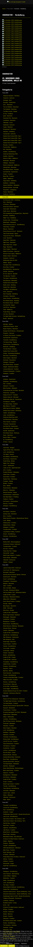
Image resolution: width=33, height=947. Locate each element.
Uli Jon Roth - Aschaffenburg (10, 686)
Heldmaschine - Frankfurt (9, 522)
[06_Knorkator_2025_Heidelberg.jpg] (12, 30)
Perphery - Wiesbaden (9, 843)
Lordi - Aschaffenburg (8, 452)
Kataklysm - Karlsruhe (8, 258)
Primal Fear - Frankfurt (9, 392)
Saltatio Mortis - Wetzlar (9, 525)
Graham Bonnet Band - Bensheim (11, 757)
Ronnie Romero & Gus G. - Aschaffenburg (14, 224)
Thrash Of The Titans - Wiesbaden (12, 235)
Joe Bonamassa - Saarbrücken (11, 494)
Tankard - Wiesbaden (8, 630)
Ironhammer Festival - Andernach (11, 544)
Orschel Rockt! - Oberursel (10, 684)
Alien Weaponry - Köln (8, 639)
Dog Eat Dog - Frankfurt (9, 823)
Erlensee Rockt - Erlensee (9, 628)
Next (5, 67)
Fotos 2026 (5, 92)
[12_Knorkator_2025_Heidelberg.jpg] (12, 41)
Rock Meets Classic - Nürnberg (11, 300)
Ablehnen (11, 945)
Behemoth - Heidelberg (9, 346)
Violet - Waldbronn (7, 309)
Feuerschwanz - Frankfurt (9, 710)
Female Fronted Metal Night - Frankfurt (13, 677)
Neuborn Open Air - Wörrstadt (10, 397)
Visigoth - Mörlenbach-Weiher (10, 366)
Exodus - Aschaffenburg (9, 923)
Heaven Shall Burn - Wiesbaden (11, 185)
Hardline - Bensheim (8, 156)
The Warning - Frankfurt (9, 276)
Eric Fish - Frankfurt (8, 548)
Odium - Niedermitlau (8, 716)
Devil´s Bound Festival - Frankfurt (11, 601)
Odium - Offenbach (8, 795)
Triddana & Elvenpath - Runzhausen (12, 898)
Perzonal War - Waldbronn (9, 147)
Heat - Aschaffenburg (8, 809)
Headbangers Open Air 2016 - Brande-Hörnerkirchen (16, 896)
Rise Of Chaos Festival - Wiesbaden (12, 721)
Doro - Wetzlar (7, 485)
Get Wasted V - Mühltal (9, 401)
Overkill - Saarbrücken (8, 430)
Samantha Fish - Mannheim (10, 118)
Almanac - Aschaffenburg (9, 682)
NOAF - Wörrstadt (7, 608)
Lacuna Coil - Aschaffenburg (10, 807)
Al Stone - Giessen (8, 441)
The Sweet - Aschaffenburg (10, 278)
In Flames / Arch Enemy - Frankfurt (12, 335)
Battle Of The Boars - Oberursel (11, 251)
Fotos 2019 (5, 565)
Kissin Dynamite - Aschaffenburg (11, 673)
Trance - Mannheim (8, 192)
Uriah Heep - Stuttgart (8, 447)
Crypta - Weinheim (8, 127)
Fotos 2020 (5, 539)
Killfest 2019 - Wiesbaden (9, 599)
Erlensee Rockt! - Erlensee (10, 754)
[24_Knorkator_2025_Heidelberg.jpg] (12, 65)
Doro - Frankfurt (7, 516)
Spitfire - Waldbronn (8, 178)
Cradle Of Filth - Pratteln (9, 657)
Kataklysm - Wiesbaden (9, 732)
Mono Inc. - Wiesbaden (9, 490)
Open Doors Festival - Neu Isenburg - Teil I (14, 818)
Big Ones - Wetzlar (8, 670)
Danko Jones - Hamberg (9, 285)
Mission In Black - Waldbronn (10, 158)
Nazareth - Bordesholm (9, 707)
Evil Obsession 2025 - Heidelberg (11, 200)
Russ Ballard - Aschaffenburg (10, 456)
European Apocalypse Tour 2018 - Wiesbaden (14, 712)
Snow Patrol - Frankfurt (9, 476)
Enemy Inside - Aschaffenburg (10, 739)
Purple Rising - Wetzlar (9, 461)
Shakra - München (8, 914)
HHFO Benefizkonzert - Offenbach (12, 847)
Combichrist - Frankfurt (9, 619)
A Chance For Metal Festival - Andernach (13, 838)
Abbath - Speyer (7, 262)
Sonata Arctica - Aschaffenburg (11, 344)
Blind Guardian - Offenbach (10, 388)
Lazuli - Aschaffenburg (8, 415)
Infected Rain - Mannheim (9, 167)
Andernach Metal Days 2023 (10, 417)
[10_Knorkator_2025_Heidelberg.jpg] (12, 37)
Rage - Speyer (7, 799)
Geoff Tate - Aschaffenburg (10, 865)
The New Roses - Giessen (9, 348)
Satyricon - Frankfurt (8, 772)
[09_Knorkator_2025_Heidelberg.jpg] (12, 35)
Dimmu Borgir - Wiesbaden (10, 557)
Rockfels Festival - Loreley (10, 902)
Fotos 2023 (5, 376)
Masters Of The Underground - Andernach (14, 698)
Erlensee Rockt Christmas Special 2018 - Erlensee (16, 705)
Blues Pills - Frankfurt (8, 176)
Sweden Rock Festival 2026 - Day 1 (12, 136)
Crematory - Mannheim (9, 296)
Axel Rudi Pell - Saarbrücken (10, 171)
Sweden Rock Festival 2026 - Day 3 (12, 140)
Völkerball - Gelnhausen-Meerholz (12, 693)
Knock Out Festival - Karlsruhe (11, 206)
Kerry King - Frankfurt (8, 267)
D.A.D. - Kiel (6, 905)
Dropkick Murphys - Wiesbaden (11, 472)
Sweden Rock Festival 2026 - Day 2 (12, 138)
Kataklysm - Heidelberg (9, 183)
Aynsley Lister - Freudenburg (10, 220)
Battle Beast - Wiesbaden (9, 222)
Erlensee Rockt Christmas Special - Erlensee (14, 574)
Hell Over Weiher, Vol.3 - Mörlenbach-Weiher (14, 592)
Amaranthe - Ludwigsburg (9, 189)
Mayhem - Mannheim (8, 583)
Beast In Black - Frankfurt (9, 437)
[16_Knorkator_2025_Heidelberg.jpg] (12, 49)
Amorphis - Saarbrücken (9, 102)
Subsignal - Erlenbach (8, 362)
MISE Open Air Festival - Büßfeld (11, 408)
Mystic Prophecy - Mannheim (10, 328)
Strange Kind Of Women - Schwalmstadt (13, 331)
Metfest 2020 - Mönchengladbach (11, 542)
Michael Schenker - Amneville (10, 187)
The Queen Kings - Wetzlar (10, 342)
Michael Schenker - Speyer (10, 492)
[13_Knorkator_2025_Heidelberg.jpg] (12, 43)
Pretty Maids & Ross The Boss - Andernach (14, 856)
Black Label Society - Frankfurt (11, 770)
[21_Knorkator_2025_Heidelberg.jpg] (12, 59)
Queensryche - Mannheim (9, 576)
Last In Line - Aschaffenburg (10, 816)
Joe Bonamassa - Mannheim (10, 419)
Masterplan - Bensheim (9, 160)
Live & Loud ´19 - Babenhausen (11, 570)
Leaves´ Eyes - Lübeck (9, 792)
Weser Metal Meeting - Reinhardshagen (13, 768)
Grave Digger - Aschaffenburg (10, 688)
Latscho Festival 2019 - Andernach (12, 567)
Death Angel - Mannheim (9, 641)
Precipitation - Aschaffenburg (10, 661)
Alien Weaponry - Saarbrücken (11, 637)
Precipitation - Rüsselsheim (10, 581)
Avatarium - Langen (8, 812)
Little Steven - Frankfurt (9, 830)
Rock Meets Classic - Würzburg (11, 433)
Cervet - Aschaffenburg (9, 579)
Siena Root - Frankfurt (8, 825)
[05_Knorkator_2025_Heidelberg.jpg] (12, 28)
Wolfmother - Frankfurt (9, 878)
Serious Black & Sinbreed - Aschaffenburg (13, 887)
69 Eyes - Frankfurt (8, 909)
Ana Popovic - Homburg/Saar (10, 501)
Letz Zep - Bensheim (8, 314)
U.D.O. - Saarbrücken (8, 465)
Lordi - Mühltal (6, 520)
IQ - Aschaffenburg (8, 439)
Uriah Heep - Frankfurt (9, 226)
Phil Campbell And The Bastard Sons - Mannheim (15, 213)
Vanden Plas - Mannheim (9, 287)
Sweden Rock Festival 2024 (10, 351)
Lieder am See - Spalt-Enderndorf (11, 467)
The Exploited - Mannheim (10, 109)
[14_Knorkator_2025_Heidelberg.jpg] (12, 45)
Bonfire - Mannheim (8, 318)
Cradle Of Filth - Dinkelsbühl (10, 612)
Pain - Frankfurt (7, 383)
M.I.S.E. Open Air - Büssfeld (10, 273)
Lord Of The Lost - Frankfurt (10, 741)
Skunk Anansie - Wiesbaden (10, 488)
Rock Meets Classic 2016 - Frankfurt (12, 920)
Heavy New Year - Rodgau (10, 551)
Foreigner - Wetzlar (8, 481)
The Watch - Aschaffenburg (10, 289)
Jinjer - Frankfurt (7, 585)
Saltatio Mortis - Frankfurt (9, 664)
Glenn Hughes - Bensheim (10, 728)
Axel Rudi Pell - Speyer (9, 305)
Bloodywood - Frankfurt (9, 621)
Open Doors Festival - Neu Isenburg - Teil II (14, 821)
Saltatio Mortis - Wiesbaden (10, 714)
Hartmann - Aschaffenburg (10, 536)
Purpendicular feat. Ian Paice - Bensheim (13, 390)
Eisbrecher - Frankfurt (8, 918)
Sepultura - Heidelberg (9, 131)
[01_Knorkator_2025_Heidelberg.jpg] (12, 20)
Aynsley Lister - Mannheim (10, 513)
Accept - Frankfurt (7, 781)
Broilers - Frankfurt (8, 483)
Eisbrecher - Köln (7, 929)
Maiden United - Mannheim (10, 255)
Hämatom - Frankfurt (8, 725)
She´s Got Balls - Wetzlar (9, 588)
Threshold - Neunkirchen (9, 424)
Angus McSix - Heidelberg (9, 180)
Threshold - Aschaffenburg (10, 340)
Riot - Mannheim (7, 149)
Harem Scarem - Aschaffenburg (11, 298)
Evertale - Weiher (7, 603)
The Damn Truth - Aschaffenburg (11, 264)
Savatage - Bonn (7, 100)
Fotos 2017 (5, 802)
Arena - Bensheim (7, 291)
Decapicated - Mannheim (9, 129)
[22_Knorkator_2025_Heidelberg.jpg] (12, 61)
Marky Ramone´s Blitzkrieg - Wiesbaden (13, 626)
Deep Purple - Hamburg (9, 834)
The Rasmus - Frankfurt (9, 745)
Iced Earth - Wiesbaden (9, 790)
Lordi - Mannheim (7, 238)
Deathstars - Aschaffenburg (10, 381)
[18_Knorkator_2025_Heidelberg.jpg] (12, 53)
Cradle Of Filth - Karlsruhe (9, 659)
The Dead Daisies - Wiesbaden (11, 763)
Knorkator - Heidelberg (9, 215)
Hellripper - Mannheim (8, 162)
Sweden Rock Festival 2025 (10, 282)
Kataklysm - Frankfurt (8, 373)
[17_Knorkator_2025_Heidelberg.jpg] (12, 51)
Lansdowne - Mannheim (9, 120)
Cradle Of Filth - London (9, 594)
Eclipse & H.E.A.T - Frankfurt (10, 394)
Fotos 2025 (5, 197)
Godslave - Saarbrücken (9, 379)
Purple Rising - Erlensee (9, 311)
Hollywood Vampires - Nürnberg (11, 95)
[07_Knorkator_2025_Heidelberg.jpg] (12, 32)
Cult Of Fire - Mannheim (9, 307)
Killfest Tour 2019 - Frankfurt (10, 679)
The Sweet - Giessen (8, 454)
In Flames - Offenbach (9, 854)
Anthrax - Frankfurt (8, 859)
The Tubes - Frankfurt (8, 885)
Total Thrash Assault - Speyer (10, 233)
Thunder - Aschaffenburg (9, 675)
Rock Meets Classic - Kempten (11, 169)
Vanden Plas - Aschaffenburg (10, 889)
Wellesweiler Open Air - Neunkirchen (12, 399)
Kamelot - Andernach (8, 911)
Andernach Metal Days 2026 (10, 154)
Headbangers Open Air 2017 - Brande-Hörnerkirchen (16, 814)
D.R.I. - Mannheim (7, 104)
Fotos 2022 (5, 444)
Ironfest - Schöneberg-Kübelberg (11, 353)
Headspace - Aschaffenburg (10, 871)
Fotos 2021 (5, 508)
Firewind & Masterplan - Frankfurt (11, 371)
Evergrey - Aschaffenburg (9, 666)
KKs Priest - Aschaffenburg (10, 355)
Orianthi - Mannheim (8, 271)
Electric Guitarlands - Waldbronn (11, 165)
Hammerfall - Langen (8, 553)
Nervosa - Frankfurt (8, 503)
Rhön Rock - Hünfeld (8, 610)
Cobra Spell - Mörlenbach (9, 208)
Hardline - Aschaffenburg (9, 151)
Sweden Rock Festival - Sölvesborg (12, 410)
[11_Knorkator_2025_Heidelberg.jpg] (12, 39)
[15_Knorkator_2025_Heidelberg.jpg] (12, 47)
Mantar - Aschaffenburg (9, 655)
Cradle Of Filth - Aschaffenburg (11, 632)
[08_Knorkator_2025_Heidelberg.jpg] (12, 33)
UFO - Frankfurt (7, 470)
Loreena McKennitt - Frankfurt (11, 369)
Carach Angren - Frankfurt (9, 643)
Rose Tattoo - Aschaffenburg (10, 759)
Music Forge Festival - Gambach (11, 614)
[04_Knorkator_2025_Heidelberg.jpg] (12, 26)
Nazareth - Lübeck (8, 668)
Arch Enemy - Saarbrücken (10, 458)
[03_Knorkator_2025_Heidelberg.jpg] (12, 24)
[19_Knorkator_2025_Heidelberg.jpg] (12, 55)
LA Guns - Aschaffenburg (9, 750)
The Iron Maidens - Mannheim (11, 107)
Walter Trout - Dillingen (9, 463)
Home (3, 8)
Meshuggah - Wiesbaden (9, 617)
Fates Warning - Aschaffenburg (11, 788)
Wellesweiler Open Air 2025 (10, 260)
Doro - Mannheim (7, 202)
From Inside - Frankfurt (9, 648)
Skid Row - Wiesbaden (9, 766)
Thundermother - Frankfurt (10, 529)
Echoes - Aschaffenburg (9, 534)
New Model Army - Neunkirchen (11, 269)
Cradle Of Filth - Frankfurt (9, 779)
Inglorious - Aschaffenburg (9, 827)
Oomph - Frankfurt (8, 916)
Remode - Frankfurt (8, 145)
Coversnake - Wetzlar (8, 650)
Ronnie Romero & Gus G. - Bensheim (12, 231)
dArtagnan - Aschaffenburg (10, 505)
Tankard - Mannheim (8, 652)
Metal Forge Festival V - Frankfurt (11, 555)
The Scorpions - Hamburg (9, 925)
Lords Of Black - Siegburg (9, 876)
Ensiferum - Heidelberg (9, 194)
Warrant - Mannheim (8, 229)
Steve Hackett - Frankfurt (9, 421)
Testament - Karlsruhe (8, 98)
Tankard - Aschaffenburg (9, 646)
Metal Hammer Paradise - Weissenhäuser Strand (15, 518)
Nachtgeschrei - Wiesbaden (10, 774)
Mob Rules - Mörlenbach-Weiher (11, 596)
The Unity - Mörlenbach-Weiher (11, 590)
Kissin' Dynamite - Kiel (8, 852)
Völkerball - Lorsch (8, 122)
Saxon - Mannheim (8, 435)
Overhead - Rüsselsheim (9, 360)
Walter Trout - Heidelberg (9, 217)
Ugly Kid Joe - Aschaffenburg (10, 635)
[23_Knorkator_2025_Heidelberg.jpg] (12, 63)
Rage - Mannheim (7, 247)
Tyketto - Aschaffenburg (9, 412)
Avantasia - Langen (8, 927)
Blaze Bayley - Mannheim (9, 605)
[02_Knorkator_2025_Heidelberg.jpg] (12, 22)
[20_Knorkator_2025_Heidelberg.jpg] (12, 57)
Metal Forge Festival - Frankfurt (11, 784)
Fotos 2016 (5, 868)
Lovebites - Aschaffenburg (9, 719)
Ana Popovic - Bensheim (9, 511)
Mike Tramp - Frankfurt (9, 850)
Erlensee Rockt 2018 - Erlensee (11, 761)
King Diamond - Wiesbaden (10, 280)
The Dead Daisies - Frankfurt (10, 703)
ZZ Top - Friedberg (8, 113)
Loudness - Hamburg (8, 900)
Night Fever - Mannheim (9, 242)
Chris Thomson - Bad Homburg (11, 873)
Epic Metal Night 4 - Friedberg (10, 496)
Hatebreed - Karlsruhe (8, 124)
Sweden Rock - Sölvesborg (10, 479)
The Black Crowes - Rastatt (10, 111)
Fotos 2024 (5, 321)
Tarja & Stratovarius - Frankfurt (11, 743)
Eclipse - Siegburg (7, 841)
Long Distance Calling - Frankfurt (11, 531)
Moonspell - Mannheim (9, 572)
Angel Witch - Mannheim (9, 240)
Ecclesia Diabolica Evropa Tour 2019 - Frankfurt (15, 690)
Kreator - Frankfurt (8, 174)
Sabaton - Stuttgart (8, 562)
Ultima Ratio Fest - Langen (10, 244)
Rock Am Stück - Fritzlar (9, 752)
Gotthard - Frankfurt (8, 499)
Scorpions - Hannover (8, 333)
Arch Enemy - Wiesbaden (9, 777)
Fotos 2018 (5, 696)
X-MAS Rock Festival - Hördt (10, 326)
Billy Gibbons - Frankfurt (9, 406)
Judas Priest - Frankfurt (9, 474)
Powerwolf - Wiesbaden (9, 723)
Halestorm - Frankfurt (8, 386)
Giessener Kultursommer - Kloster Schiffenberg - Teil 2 (17, 893)
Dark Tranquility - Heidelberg (10, 293)
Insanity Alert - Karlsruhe (9, 133)
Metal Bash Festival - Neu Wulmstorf (12, 836)
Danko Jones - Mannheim (9, 211)
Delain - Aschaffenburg (9, 880)
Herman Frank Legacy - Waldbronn (12, 253)
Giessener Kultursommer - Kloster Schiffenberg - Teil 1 (17, 891)
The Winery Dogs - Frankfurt (10, 403)
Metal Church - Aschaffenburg (10, 623)
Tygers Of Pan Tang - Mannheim (11, 449)
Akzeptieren (4, 945)
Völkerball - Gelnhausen (9, 559)
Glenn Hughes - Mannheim (10, 249)
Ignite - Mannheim (7, 115)
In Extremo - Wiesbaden (9, 204)
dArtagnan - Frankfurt (8, 527)
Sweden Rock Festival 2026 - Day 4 (12, 142)
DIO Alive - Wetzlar (8, 324)
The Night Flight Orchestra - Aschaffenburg (14, 316)
